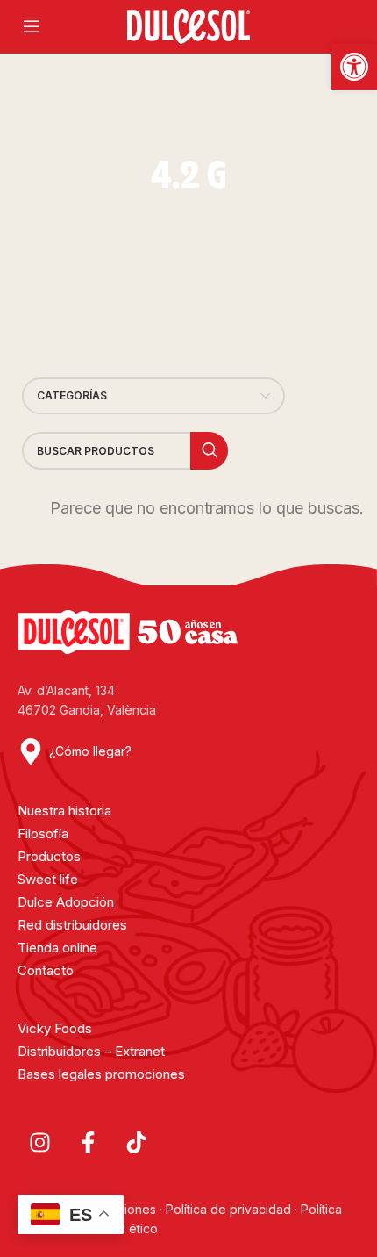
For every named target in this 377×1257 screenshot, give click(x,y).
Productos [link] (49, 856)
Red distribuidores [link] (72, 924)
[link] (354, 67)
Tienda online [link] (57, 947)
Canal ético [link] (125, 1228)
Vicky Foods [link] (55, 1028)
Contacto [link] (46, 970)
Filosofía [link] (43, 833)
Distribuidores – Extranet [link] (91, 1051)
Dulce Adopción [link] (66, 902)
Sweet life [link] (48, 879)
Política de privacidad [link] (228, 1209)
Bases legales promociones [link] (101, 1074)
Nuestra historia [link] (64, 810)
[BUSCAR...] (209, 451)
